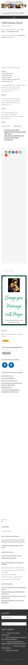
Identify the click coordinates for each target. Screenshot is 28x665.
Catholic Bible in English (8, 558)
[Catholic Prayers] (2, 521)
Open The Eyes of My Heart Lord (14, 136)
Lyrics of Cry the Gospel (11, 138)
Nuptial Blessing (6, 387)
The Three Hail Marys (7, 378)
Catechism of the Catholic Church (11, 555)
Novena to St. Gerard (12, 650)
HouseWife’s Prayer (7, 376)
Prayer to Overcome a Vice (9, 381)
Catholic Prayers (14, 2)
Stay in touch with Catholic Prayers (12, 347)
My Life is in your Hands (11, 130)
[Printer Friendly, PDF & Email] (6, 126)
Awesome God (8, 139)
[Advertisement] (14, 210)
